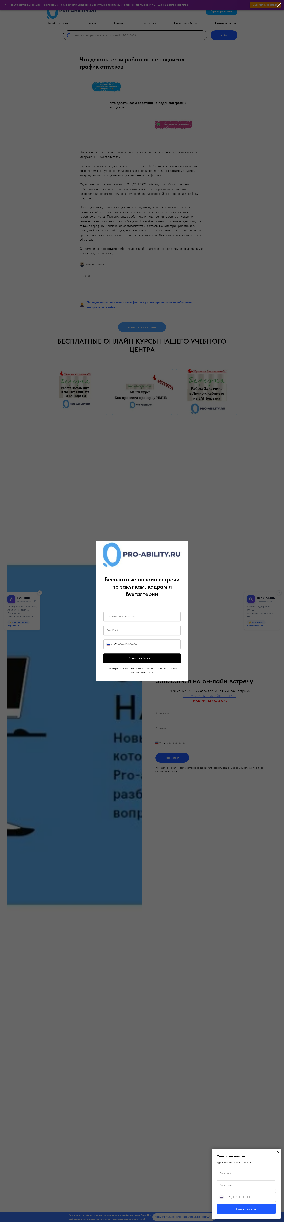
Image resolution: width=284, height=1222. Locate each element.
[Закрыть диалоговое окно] (278, 5)
